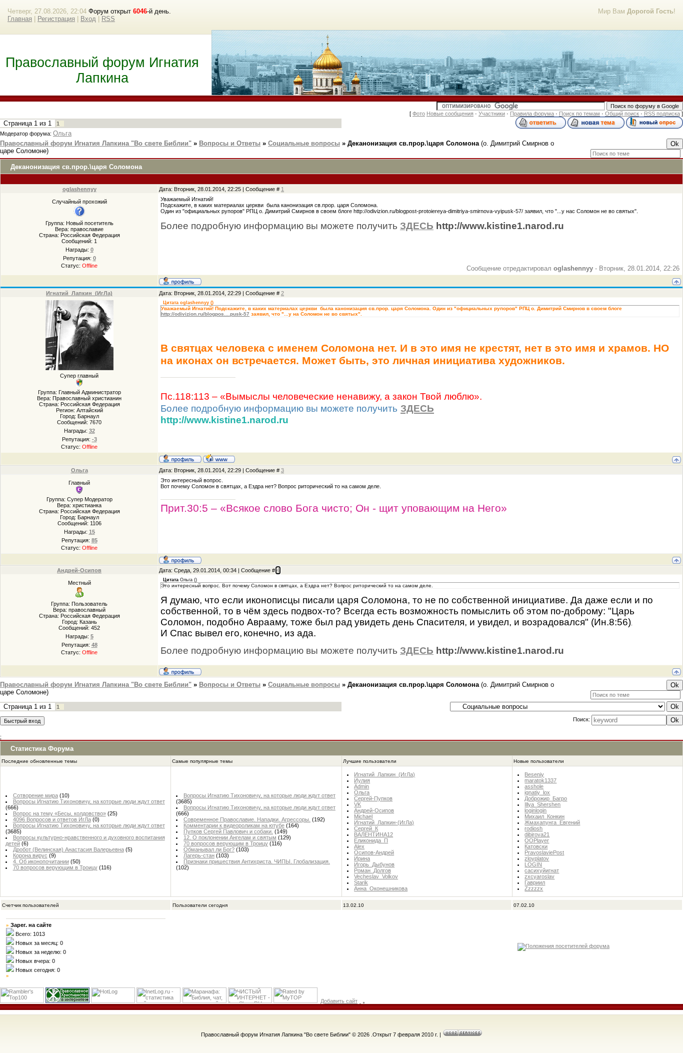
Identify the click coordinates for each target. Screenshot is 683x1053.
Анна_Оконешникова (381, 888)
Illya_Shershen (542, 804)
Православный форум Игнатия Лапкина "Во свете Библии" (96, 143)
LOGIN (533, 864)
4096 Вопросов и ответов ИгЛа (52, 819)
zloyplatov (536, 858)
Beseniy (534, 774)
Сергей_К (366, 828)
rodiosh (533, 828)
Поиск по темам (579, 114)
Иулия (362, 780)
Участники (491, 114)
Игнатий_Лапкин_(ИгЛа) (79, 293)
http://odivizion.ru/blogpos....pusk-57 (205, 314)
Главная (20, 19)
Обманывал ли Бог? (209, 849)
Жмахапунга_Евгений (552, 822)
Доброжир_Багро (545, 798)
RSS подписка (662, 114)
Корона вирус (30, 855)
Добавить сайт (339, 1001)
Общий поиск (622, 114)
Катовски (536, 846)
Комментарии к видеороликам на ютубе (234, 825)
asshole (534, 786)
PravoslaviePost (544, 852)
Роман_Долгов (372, 870)
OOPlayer (536, 840)
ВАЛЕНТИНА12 (373, 834)
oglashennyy (79, 189)
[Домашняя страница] (219, 458)
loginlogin (535, 810)
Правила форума (532, 114)
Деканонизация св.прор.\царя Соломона (413, 143)
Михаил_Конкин (544, 816)
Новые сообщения (450, 114)
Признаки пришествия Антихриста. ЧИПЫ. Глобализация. (257, 861)
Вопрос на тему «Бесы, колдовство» (59, 813)
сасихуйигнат (541, 870)
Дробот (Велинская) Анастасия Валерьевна (68, 849)
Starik (361, 882)
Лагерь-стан (199, 855)
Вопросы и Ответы (229, 143)
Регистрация (56, 19)
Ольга (62, 133)
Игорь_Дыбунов (374, 864)
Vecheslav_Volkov (376, 876)
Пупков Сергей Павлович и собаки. (228, 831)
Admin (361, 786)
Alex (359, 846)
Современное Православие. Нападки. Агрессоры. (247, 819)
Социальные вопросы (304, 143)
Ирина (362, 858)
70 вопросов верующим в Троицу (55, 867)
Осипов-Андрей (374, 852)
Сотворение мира (35, 795)
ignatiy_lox (537, 792)
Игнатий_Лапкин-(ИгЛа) (384, 822)
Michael (363, 816)
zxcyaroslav (539, 876)
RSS (108, 19)
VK (357, 804)
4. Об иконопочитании (41, 861)
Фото (418, 114)
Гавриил (534, 882)
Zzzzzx (533, 888)
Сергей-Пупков (373, 798)
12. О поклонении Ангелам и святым (230, 837)
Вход (88, 19)
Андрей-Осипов (79, 570)
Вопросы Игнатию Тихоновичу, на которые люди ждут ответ (89, 801)
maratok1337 (540, 780)
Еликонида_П (371, 840)
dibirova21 (537, 834)
